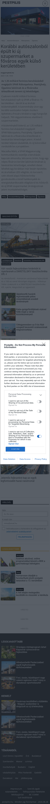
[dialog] (25, 402)
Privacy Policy (41, 459)
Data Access (25, 459)
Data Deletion (9, 459)
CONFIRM (15, 449)
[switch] (39, 401)
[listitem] (25, 395)
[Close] (44, 345)
